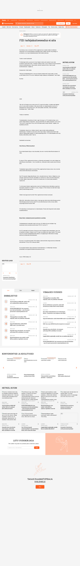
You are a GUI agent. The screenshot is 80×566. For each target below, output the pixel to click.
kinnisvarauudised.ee (69, 20)
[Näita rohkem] (75, 20)
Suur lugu (12, 306)
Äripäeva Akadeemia (11, 374)
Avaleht (4, 27)
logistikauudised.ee (52, 20)
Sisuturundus (54, 27)
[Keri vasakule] (3, 273)
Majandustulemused (48, 322)
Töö (49, 27)
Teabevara (38, 27)
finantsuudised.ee (21, 20)
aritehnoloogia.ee (29, 20)
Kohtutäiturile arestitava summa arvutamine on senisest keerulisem (67, 407)
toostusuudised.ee (44, 20)
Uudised (45, 303)
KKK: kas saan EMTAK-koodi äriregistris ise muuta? (56, 324)
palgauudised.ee (14, 20)
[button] (21, 447)
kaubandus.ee (36, 20)
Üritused (21, 27)
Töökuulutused (64, 424)
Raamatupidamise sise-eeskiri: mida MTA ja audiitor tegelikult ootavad (48, 407)
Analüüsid (12, 299)
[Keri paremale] (16, 273)
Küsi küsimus (15, 27)
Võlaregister (44, 27)
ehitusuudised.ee (61, 20)
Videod (32, 27)
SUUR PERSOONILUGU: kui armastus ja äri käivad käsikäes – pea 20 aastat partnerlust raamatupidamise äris (19, 310)
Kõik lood (9, 27)
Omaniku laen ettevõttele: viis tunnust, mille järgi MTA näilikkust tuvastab (69, 87)
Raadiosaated (27, 27)
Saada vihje (61, 27)
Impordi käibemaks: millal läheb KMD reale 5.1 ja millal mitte (59, 318)
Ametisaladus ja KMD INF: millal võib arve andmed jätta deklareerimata (69, 69)
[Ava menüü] (8, 20)
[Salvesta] (36, 300)
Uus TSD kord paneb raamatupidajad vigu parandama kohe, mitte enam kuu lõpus (30, 429)
